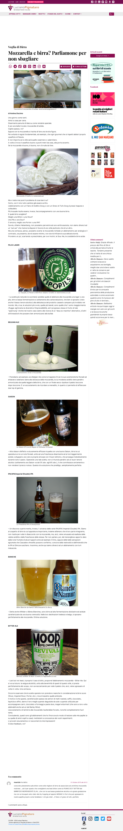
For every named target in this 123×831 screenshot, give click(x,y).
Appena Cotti (14, 14)
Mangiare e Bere (29, 14)
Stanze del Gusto (54, 14)
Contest (76, 14)
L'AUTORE (11, 2)
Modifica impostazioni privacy (31, 824)
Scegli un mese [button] (102, 56)
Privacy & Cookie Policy (15, 824)
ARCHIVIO (22, 2)
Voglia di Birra (17, 47)
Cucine (67, 14)
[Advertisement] (61, 30)
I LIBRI (16, 2)
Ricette (42, 14)
